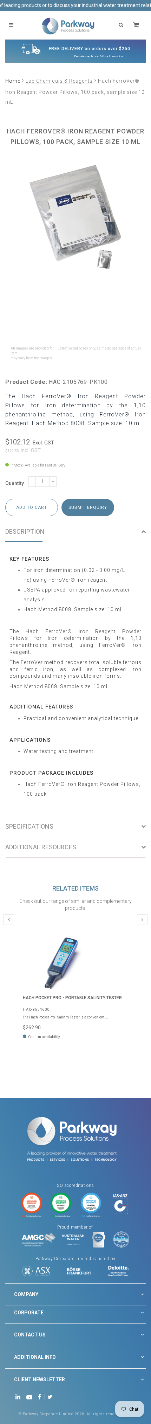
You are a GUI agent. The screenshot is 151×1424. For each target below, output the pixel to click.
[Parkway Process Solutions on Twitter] (51, 1396)
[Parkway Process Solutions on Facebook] (41, 1396)
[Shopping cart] (137, 25)
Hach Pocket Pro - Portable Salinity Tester (72, 997)
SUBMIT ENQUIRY (87, 507)
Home (12, 81)
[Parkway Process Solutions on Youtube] (30, 1396)
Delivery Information (111, 56)
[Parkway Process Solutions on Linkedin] (19, 1396)
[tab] (75, 531)
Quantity (14, 483)
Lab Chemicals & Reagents (59, 81)
